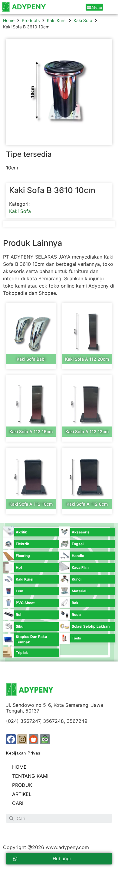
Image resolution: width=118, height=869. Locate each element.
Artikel (21, 794)
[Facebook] (11, 739)
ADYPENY (29, 7)
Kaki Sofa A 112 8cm (87, 504)
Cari (17, 803)
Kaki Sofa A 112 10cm (31, 504)
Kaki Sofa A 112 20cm (87, 359)
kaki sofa (83, 20)
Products (31, 20)
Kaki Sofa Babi (31, 359)
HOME (19, 767)
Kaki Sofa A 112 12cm (87, 431)
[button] (94, 7)
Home (9, 20)
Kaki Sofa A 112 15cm (31, 431)
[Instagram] (22, 739)
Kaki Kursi (56, 20)
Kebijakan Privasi (24, 753)
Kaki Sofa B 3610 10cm (52, 190)
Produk (22, 785)
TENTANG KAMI (30, 776)
